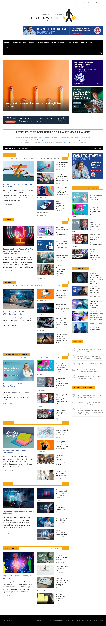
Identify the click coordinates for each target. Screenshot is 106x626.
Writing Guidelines (88, 3)
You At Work (14, 158)
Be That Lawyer (45, 357)
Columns (78, 3)
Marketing (17, 42)
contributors (21, 142)
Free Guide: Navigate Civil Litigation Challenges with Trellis (89, 377)
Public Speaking (55, 223)
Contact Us (99, 3)
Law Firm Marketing (15, 223)
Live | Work (32, 42)
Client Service (56, 423)
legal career (68, 142)
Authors (70, 3)
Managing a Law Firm (27, 423)
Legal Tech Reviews (54, 285)
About (65, 3)
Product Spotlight (40, 285)
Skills (53, 42)
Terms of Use (69, 620)
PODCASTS (89, 42)
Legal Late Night (33, 357)
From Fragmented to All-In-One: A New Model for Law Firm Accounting (89, 357)
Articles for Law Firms (53, 148)
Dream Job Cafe (21, 357)
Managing (7, 42)
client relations (51, 140)
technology (39, 140)
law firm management (77, 140)
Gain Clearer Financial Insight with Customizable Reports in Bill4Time (88, 370)
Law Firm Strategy (41, 423)
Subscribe (7, 47)
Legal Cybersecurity (26, 285)
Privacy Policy (42, 620)
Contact (88, 620)
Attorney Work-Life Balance (40, 158)
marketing (62, 140)
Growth (61, 42)
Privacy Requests (56, 620)
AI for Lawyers (43, 42)
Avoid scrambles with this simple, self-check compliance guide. (89, 396)
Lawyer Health (55, 158)
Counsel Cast (56, 357)
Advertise (80, 620)
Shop (82, 42)
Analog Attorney (72, 42)
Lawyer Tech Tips (55, 484)
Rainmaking (27, 223)
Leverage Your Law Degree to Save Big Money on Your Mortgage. (90, 403)
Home (101, 620)
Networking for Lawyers (40, 223)
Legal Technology (12, 285)
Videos (46, 484)
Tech (24, 42)
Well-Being (25, 158)
